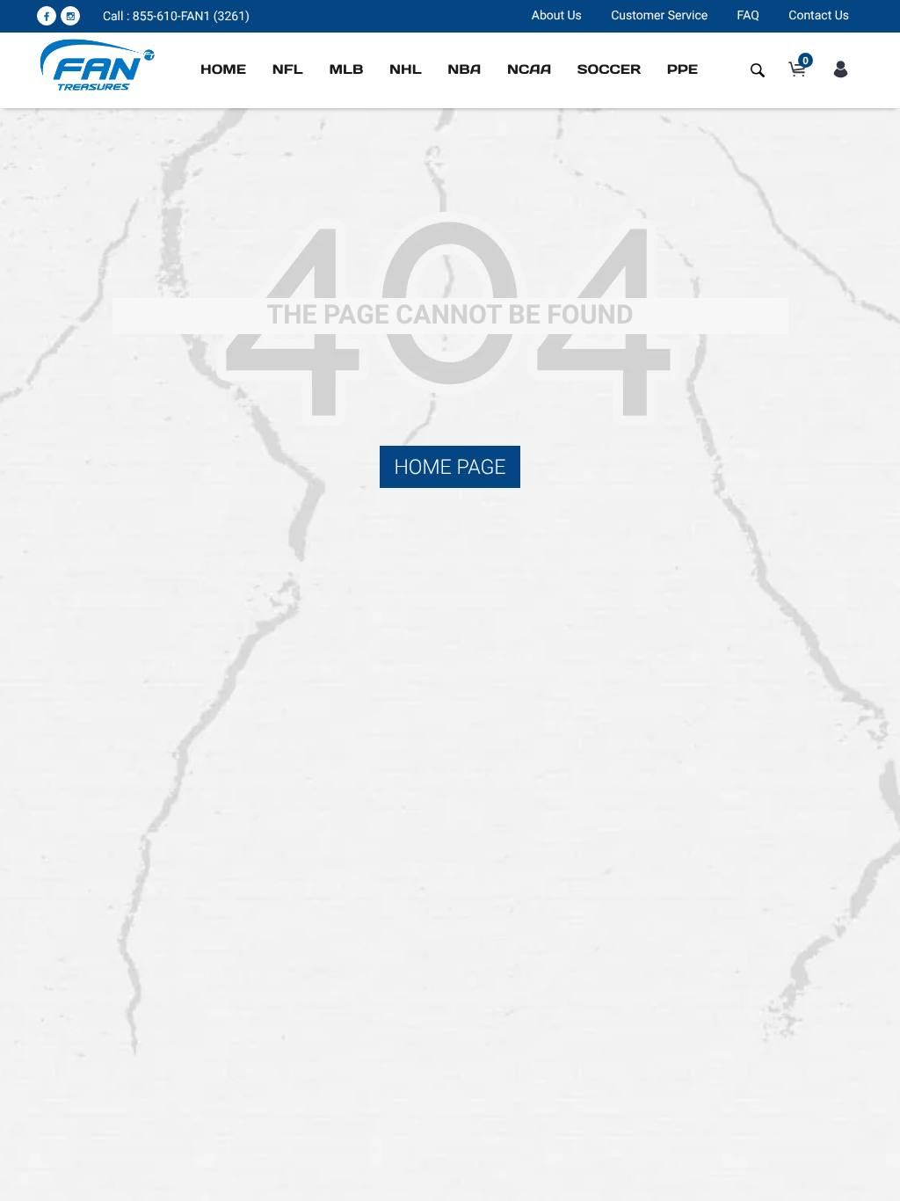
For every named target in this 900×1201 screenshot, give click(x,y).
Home (223, 70)
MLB (346, 70)
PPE (682, 70)
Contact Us (818, 16)
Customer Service (659, 16)
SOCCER (609, 70)
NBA (464, 70)
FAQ (748, 16)
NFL (287, 70)
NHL (405, 70)
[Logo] (98, 64)
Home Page (449, 467)
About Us (557, 16)
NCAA (529, 70)
